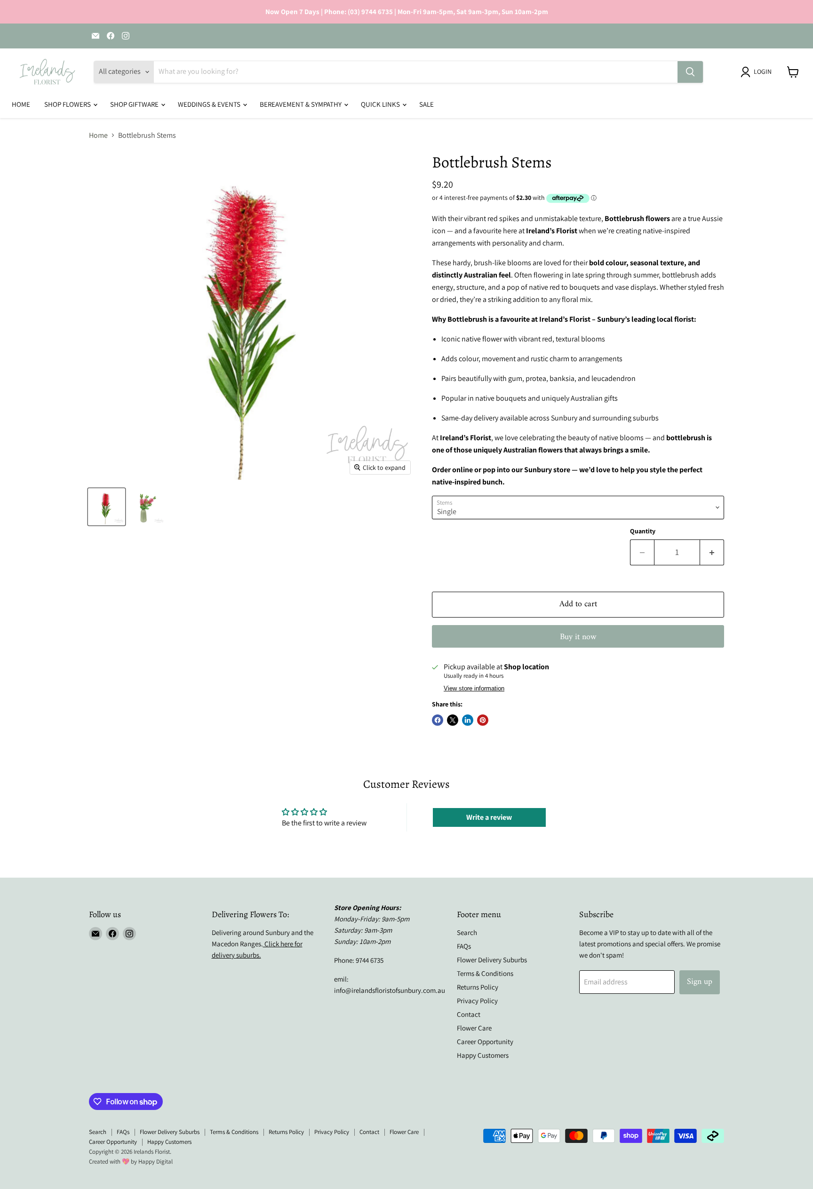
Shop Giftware (135, 104)
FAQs (464, 946)
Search (467, 932)
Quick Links (381, 104)
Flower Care (474, 1027)
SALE (426, 104)
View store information (474, 688)
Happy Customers (483, 1055)
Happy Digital (155, 1161)
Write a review (489, 817)
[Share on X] (452, 720)
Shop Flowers (68, 104)
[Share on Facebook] (437, 720)
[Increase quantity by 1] (712, 552)
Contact (468, 1014)
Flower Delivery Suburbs (492, 959)
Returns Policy (477, 987)
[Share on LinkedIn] (467, 720)
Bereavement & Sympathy (301, 104)
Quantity (642, 531)
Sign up (699, 982)
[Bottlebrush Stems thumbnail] (106, 506)
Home (21, 104)
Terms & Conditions (485, 973)
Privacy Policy (477, 1000)
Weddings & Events (210, 104)
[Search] (690, 72)
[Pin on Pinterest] (482, 720)
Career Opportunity (485, 1041)
